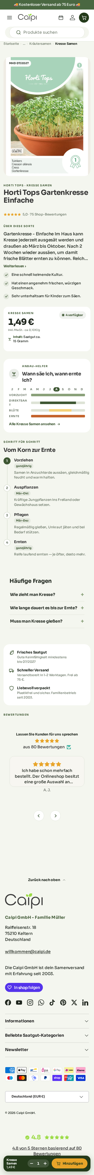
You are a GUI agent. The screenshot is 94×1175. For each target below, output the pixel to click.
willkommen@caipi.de (28, 951)
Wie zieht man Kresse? (32, 594)
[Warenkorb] (84, 18)
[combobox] (47, 32)
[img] (47, 741)
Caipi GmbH (25, 1113)
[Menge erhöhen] (45, 1163)
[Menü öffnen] (9, 17)
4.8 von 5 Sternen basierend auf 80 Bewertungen (47, 1151)
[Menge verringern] (32, 1163)
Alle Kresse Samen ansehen (32, 424)
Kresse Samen (66, 44)
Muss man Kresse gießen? (36, 621)
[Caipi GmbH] (27, 17)
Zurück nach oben (44, 880)
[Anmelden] (72, 18)
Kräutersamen (40, 44)
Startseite (11, 44)
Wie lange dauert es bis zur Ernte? (43, 608)
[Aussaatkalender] (61, 18)
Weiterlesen (14, 266)
